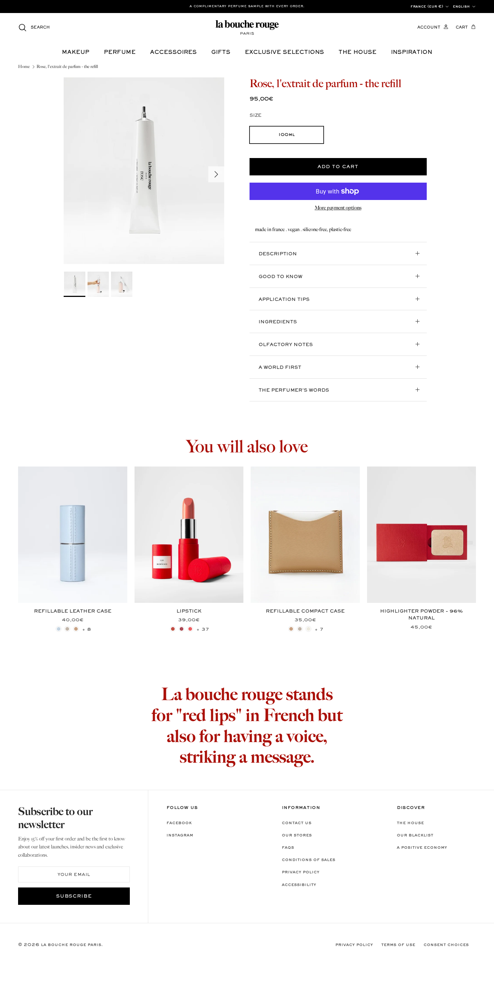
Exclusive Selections (284, 52)
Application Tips (284, 300)
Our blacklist (415, 835)
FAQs (288, 848)
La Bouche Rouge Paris (71, 945)
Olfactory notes (286, 345)
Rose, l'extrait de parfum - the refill (67, 66)
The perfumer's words (294, 390)
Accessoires (173, 52)
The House (410, 823)
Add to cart (338, 167)
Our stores (297, 835)
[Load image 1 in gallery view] (144, 170)
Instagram (179, 835)
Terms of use (398, 945)
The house (357, 52)
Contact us (296, 823)
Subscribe (74, 896)
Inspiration (411, 52)
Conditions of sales (308, 860)
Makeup (75, 52)
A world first (280, 368)
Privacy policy (300, 872)
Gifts (220, 52)
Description (278, 254)
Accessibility (299, 885)
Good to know (280, 277)
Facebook (179, 823)
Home (24, 66)
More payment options (338, 208)
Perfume (120, 52)
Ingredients (278, 322)
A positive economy (422, 848)
